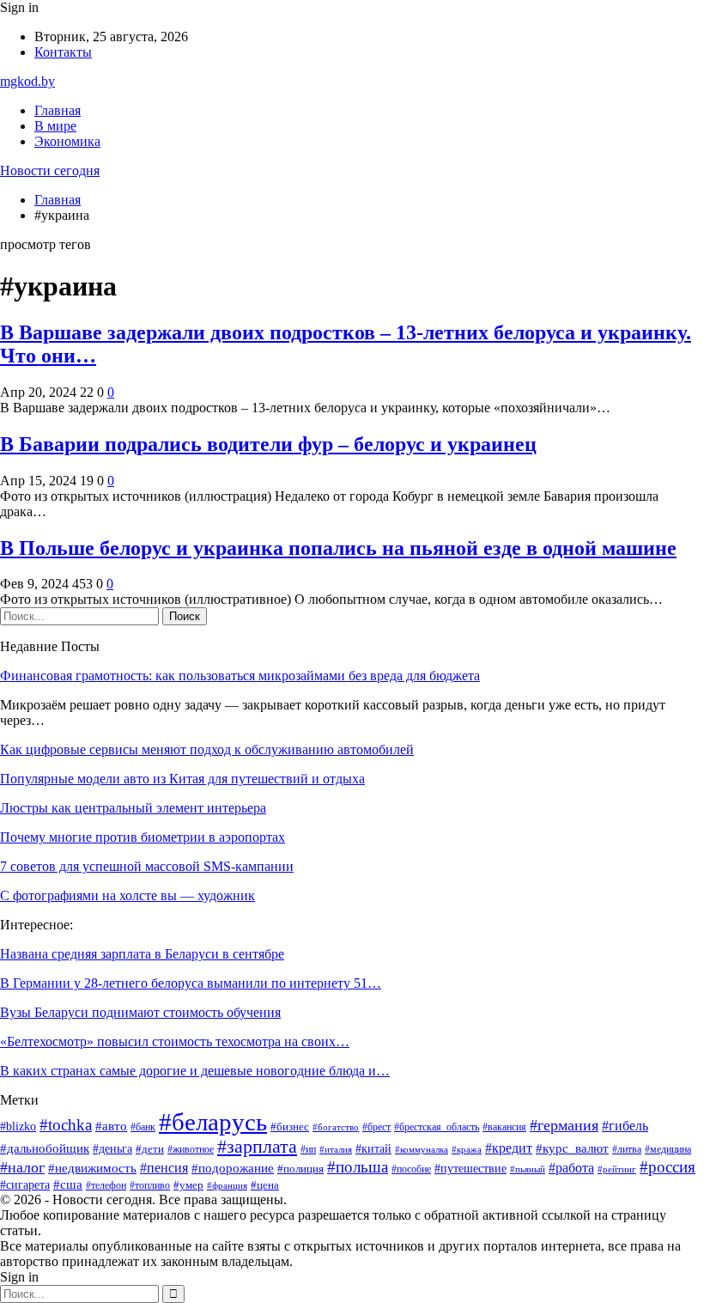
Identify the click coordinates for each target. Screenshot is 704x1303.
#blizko (18, 1126)
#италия (335, 1149)
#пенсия (164, 1167)
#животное (190, 1149)
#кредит (508, 1148)
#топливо (150, 1185)
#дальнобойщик (44, 1148)
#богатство (336, 1127)
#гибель (625, 1125)
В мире (55, 126)
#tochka (65, 1125)
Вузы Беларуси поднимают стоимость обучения (140, 1012)
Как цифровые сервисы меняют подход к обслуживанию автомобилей (207, 749)
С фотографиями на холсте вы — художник (127, 895)
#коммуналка (421, 1149)
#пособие (411, 1169)
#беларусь (213, 1122)
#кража (467, 1149)
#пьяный (527, 1169)
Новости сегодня (50, 170)
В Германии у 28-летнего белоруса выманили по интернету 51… (190, 983)
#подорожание (232, 1168)
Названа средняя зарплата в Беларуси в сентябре (142, 954)
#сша (67, 1184)
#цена (265, 1184)
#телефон (106, 1185)
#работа (571, 1167)
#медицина (668, 1149)
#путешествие (470, 1168)
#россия (667, 1167)
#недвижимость (92, 1168)
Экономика (67, 141)
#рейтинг (617, 1169)
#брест (376, 1127)
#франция (227, 1185)
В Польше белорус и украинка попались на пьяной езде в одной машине (338, 548)
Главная (57, 110)
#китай (373, 1148)
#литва (626, 1149)
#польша (357, 1167)
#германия (564, 1125)
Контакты (63, 52)
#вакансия (504, 1127)
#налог (22, 1167)
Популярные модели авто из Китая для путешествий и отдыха (182, 778)
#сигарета (25, 1184)
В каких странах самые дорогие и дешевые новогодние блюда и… (195, 1070)
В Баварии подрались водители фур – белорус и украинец (268, 444)
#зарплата (257, 1146)
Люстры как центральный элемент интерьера (133, 808)
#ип (308, 1149)
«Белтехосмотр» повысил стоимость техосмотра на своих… (174, 1041)
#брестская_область (436, 1127)
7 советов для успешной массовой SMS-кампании (147, 866)
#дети (150, 1149)
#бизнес (289, 1126)
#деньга (112, 1148)
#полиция (300, 1169)
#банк (142, 1127)
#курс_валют (572, 1148)
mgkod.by (27, 81)
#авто (111, 1125)
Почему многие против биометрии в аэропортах (142, 837)
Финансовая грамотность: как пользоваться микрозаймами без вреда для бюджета (240, 675)
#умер (188, 1185)
